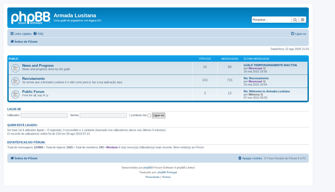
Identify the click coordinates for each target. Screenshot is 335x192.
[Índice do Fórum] (31, 17)
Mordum (112, 147)
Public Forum (33, 92)
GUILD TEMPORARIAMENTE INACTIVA (270, 65)
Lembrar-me (139, 115)
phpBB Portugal (167, 172)
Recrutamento (33, 79)
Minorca (254, 94)
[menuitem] (38, 34)
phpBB (147, 167)
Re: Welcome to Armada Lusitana (267, 91)
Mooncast (255, 68)
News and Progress (38, 65)
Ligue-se (14, 109)
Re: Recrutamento (256, 78)
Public (13, 58)
